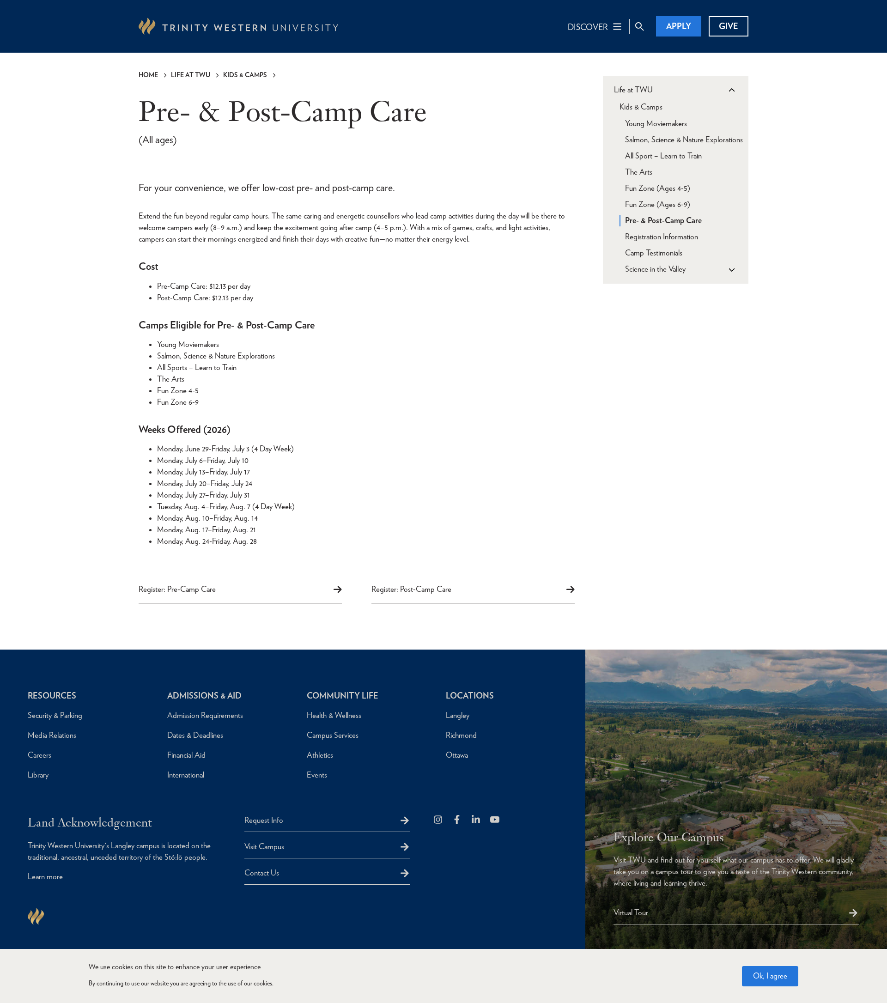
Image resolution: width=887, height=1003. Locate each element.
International (185, 774)
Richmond (461, 735)
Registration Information (661, 236)
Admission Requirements (205, 715)
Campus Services (332, 735)
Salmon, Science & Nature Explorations (684, 139)
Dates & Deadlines (195, 735)
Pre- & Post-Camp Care (663, 220)
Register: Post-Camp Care (411, 589)
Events (317, 774)
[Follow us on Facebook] (457, 820)
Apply (678, 26)
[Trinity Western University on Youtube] (495, 820)
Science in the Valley (655, 269)
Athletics (320, 755)
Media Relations (52, 735)
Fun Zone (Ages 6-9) (657, 204)
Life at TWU (190, 75)
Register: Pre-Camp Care (177, 589)
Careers (39, 755)
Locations (470, 695)
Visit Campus (264, 846)
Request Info (263, 820)
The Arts (638, 171)
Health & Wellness (334, 715)
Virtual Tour (631, 912)
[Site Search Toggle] (639, 26)
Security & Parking (55, 715)
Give (728, 26)
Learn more (45, 876)
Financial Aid (186, 755)
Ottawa (457, 755)
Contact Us (261, 872)
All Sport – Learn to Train (663, 155)
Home (148, 75)
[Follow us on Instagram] (438, 820)
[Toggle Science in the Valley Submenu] (731, 269)
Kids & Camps (245, 75)
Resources (52, 695)
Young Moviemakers (656, 123)
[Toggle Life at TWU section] (731, 90)
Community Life (342, 695)
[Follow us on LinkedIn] (476, 820)
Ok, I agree (770, 975)
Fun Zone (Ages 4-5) (657, 188)
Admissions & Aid (204, 695)
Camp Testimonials (653, 252)
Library (38, 774)
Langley (457, 715)
